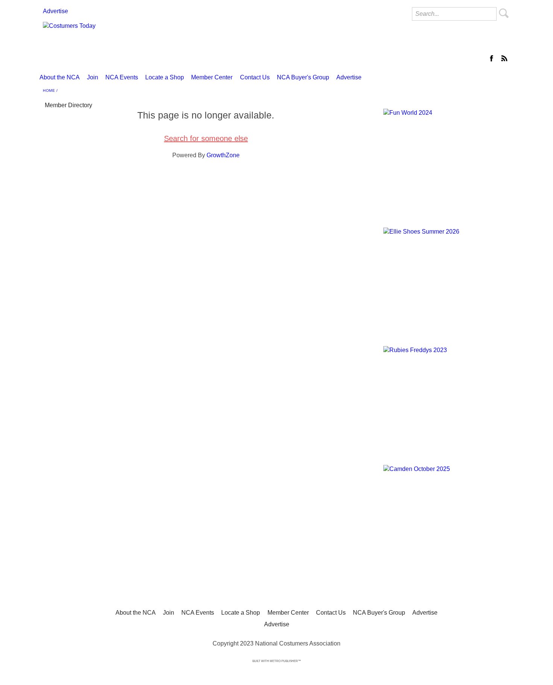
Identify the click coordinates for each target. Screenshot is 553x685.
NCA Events (121, 77)
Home (49, 90)
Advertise (55, 11)
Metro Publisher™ (285, 661)
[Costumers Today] (205, 40)
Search (504, 13)
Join (92, 77)
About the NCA (60, 77)
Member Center (211, 77)
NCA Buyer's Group (303, 77)
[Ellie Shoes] (446, 280)
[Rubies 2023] (446, 398)
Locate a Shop (164, 77)
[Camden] (446, 517)
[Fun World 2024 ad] (446, 161)
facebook (492, 58)
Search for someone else (206, 138)
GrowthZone (223, 155)
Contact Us (255, 77)
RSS (504, 58)
